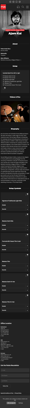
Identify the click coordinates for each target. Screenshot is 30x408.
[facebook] (13, 2)
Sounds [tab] (4, 209)
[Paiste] (3, 7)
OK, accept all (11, 403)
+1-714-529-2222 (4, 347)
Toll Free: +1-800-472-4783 (7, 346)
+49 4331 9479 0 (4, 359)
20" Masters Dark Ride (8, 79)
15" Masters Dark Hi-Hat (9, 76)
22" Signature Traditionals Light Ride (12, 81)
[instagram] (10, 2)
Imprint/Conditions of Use (7, 393)
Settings (21, 403)
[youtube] (16, 2)
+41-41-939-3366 (5, 334)
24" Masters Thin (7, 83)
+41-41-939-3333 (5, 332)
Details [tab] (4, 205)
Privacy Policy (18, 393)
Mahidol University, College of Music (10, 60)
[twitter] (19, 2)
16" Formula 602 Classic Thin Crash (12, 85)
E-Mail (2, 335)
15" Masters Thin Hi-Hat (9, 77)
